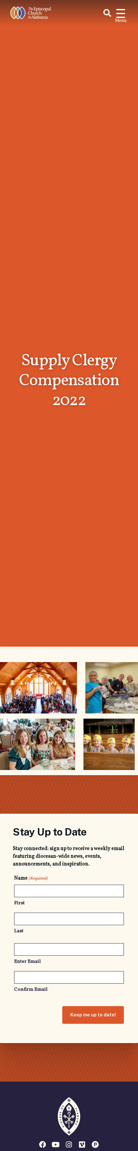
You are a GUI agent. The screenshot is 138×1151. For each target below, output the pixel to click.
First (19, 903)
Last (18, 931)
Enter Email (27, 961)
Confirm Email (30, 989)
